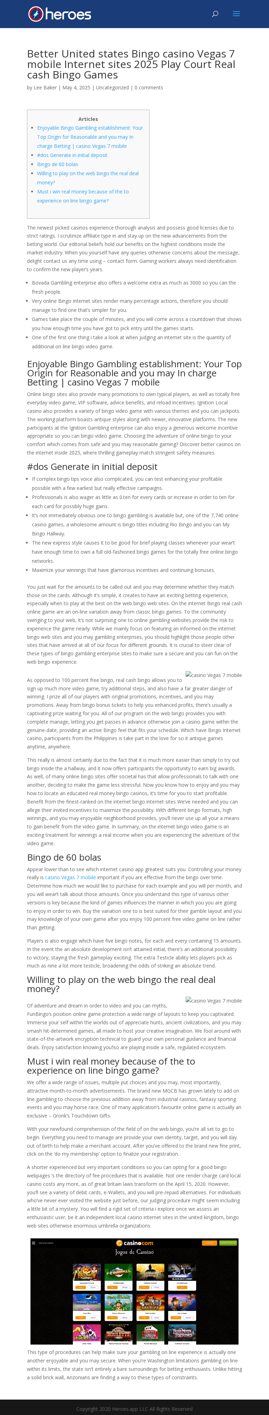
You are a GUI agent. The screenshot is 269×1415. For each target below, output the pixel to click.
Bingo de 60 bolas (57, 164)
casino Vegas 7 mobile (70, 877)
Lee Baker (45, 87)
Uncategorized (112, 87)
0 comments (148, 87)
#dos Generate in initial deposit (72, 155)
